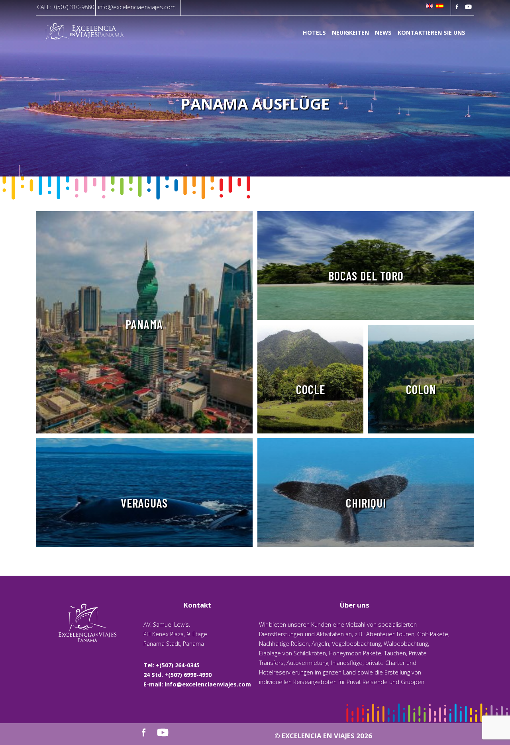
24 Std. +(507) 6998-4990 (177, 674)
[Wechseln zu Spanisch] (439, 7)
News (383, 32)
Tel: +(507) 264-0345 (171, 665)
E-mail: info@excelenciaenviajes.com (197, 684)
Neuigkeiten (350, 32)
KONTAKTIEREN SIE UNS (431, 32)
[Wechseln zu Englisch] (429, 7)
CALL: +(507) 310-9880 (65, 7)
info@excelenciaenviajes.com (137, 7)
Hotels (314, 32)
